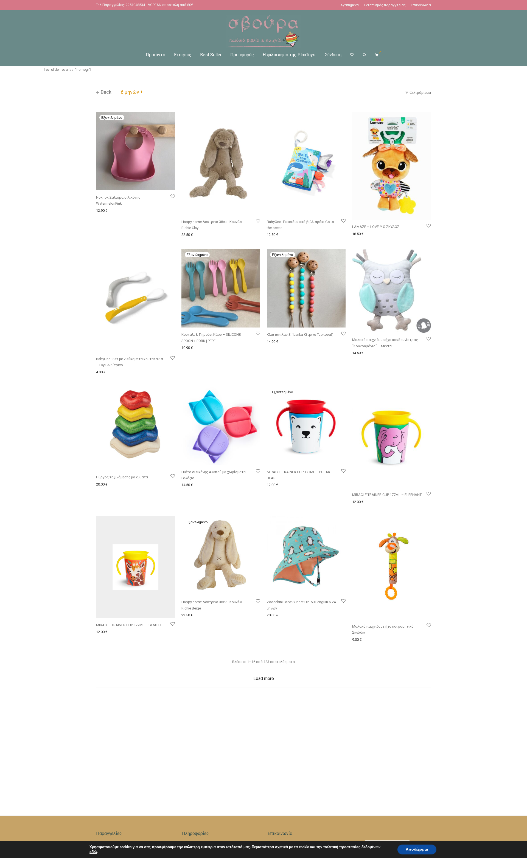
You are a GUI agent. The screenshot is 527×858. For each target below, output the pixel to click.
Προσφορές (242, 54)
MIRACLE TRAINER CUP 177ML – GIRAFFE (129, 625)
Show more (146, 210)
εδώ (93, 851)
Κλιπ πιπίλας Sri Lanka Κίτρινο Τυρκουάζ (300, 334)
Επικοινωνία (421, 5)
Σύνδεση (333, 54)
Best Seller (211, 54)
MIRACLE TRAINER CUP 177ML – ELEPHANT (387, 495)
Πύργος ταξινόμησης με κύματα (122, 477)
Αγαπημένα (349, 5)
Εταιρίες (182, 54)
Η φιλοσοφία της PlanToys (289, 54)
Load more (263, 678)
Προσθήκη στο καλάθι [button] (198, 234)
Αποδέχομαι (417, 849)
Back (105, 92)
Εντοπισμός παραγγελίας (385, 5)
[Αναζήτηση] (364, 54)
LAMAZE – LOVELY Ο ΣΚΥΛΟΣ (375, 227)
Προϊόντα (155, 54)
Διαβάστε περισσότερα (114, 210)
